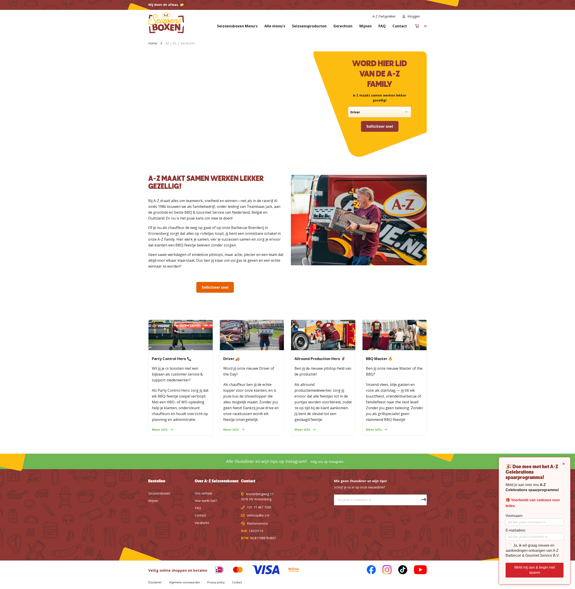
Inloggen (413, 16)
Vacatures (202, 523)
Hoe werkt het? (206, 501)
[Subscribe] (421, 499)
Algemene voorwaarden (184, 582)
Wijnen (365, 26)
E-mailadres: (516, 530)
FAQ (382, 26)
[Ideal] (216, 570)
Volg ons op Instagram (326, 461)
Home (153, 43)
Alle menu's (274, 26)
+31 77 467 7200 (259, 507)
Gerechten (342, 26)
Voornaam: (514, 516)
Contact (399, 26)
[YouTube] (417, 570)
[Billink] (290, 570)
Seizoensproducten (309, 26)
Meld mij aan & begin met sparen (534, 569)
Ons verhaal (203, 493)
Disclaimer (155, 582)
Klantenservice (257, 523)
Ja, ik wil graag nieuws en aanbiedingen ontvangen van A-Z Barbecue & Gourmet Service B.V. (533, 550)
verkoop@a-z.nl (258, 515)
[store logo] (166, 22)
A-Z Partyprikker (384, 16)
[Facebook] (368, 570)
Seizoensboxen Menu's (237, 26)
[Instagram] (383, 570)
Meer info (160, 429)
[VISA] (262, 570)
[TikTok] (399, 570)
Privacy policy (216, 582)
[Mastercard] (234, 570)
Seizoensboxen (159, 493)
